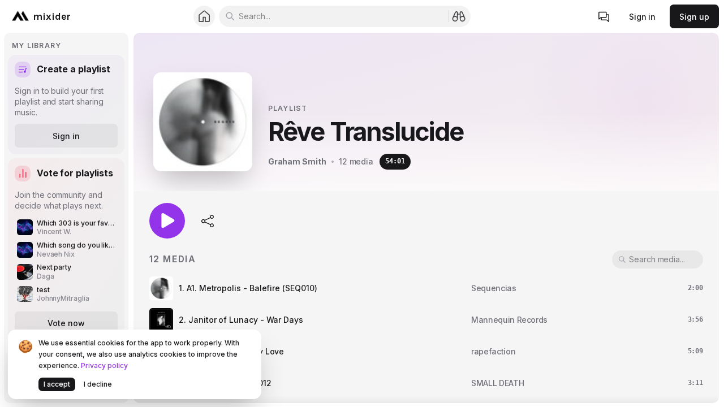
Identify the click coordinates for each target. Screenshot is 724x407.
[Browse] (459, 16)
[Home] (204, 17)
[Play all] (167, 221)
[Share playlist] (208, 220)
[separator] (131, 218)
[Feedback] (604, 17)
